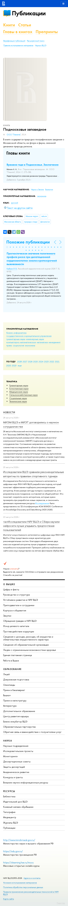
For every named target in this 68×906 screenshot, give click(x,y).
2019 (14, 365)
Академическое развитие (16, 772)
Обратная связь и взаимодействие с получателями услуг (32, 731)
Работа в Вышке (11, 660)
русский (14, 203)
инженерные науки (35, 339)
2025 (35, 361)
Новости (9, 412)
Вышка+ (7, 695)
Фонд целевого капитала (16, 626)
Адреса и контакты (32, 878)
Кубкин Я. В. (12, 269)
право (9, 345)
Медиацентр (9, 817)
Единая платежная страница (17, 655)
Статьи (24, 25)
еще (20, 365)
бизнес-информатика (16, 332)
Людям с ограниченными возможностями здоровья (29, 649)
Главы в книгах (17, 31)
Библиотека (9, 796)
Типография (9, 812)
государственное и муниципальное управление (29, 335)
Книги (9, 25)
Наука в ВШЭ (40, 45)
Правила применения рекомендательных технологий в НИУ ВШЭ (31, 893)
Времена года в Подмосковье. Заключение (33, 164)
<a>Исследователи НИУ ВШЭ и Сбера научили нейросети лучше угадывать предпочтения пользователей (31, 526)
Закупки (7, 615)
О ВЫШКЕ (9, 584)
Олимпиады (9, 684)
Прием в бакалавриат (14, 690)
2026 (30, 361)
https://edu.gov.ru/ (13, 851)
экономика (30, 345)
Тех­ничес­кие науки (18, 401)
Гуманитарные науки (18, 385)
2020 (8, 365)
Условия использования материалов (20, 882)
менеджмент (55, 342)
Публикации (29, 13)
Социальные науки (18, 398)
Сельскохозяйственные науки (23, 394)
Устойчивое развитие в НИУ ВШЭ (20, 599)
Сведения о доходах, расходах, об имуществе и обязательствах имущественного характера (28, 638)
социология (18, 345)
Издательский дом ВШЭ (15, 801)
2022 (51, 361)
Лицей (6, 674)
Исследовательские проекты (18, 751)
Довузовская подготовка (16, 679)
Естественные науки (18, 388)
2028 (19, 361)
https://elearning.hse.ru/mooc (18, 862)
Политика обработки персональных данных (23, 887)
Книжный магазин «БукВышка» (18, 806)
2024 (41, 361)
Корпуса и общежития (14, 610)
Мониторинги (10, 756)
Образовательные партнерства (19, 726)
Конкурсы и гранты (13, 777)
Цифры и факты (11, 589)
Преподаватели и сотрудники (18, 605)
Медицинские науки (18, 391)
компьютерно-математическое (21, 342)
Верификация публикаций (14, 41)
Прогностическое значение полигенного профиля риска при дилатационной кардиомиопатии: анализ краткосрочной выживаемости (32, 259)
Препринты (47, 31)
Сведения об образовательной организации (26, 644)
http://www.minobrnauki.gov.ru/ (19, 840)
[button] (7, 247)
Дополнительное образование (19, 711)
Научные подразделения (15, 745)
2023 (46, 361)
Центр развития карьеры (16, 716)
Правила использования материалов (18, 45)
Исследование (42, 503)
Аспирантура (9, 705)
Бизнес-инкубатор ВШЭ (15, 721)
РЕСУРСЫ (9, 791)
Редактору (61, 903)
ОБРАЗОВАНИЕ (12, 669)
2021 (57, 361)
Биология (49, 189)
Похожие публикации (28, 242)
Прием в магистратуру (14, 700)
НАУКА (7, 740)
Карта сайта (8, 899)
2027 (25, 361)
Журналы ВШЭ (10, 822)
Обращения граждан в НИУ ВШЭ (20, 620)
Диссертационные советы (17, 761)
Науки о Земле (37, 189)
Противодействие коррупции (18, 631)
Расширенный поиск (35, 41)
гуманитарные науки (15, 339)
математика (42, 342)
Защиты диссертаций (14, 766)
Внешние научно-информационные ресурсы (25, 782)
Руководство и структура (16, 594)
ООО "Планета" (14, 134)
